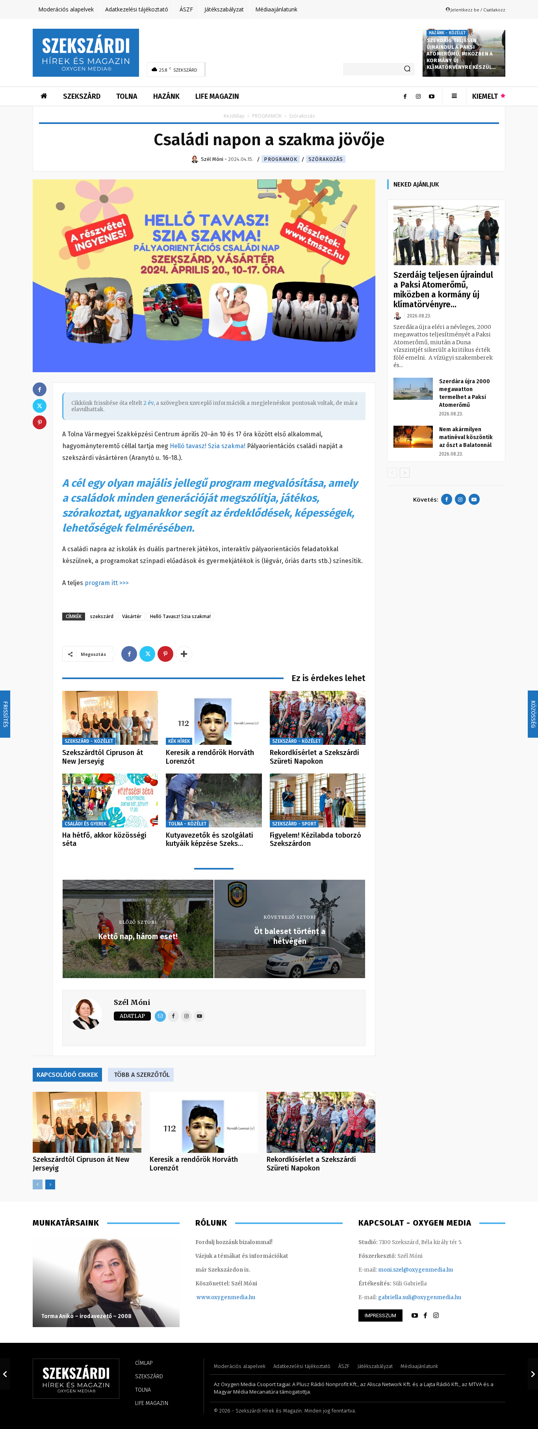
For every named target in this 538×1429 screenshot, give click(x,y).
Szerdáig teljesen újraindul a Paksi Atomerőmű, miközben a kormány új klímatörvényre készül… (461, 53)
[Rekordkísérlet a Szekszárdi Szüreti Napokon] (317, 718)
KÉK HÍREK (179, 741)
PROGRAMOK (267, 116)
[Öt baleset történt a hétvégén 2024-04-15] (533, 1374)
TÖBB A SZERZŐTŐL (142, 1074)
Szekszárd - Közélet (89, 741)
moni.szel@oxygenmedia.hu (415, 1270)
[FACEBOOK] (425, 1315)
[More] (184, 654)
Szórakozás (325, 159)
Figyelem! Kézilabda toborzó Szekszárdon (315, 839)
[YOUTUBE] (414, 1315)
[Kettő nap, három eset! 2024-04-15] (5, 1374)
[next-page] (50, 1184)
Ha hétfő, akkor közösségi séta (104, 839)
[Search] (407, 69)
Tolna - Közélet (187, 824)
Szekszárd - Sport (294, 824)
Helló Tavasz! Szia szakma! (180, 616)
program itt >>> (107, 583)
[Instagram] (418, 96)
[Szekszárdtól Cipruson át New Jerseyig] (110, 718)
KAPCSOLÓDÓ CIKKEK (67, 1074)
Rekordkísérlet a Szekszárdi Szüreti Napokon (314, 757)
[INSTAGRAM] (436, 1315)
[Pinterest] (165, 654)
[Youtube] (431, 96)
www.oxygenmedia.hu (226, 1297)
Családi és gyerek (85, 824)
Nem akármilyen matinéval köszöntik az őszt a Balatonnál (466, 437)
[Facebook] (405, 96)
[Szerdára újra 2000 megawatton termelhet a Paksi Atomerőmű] (413, 389)
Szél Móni (132, 1002)
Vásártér (131, 616)
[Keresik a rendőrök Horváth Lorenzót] (214, 718)
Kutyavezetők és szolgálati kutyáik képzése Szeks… (209, 839)
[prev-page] (38, 1184)
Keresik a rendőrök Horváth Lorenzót (210, 757)
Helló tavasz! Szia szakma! (208, 446)
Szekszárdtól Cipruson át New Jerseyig (102, 757)
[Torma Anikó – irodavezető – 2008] (106, 1282)
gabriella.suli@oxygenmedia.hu (419, 1297)
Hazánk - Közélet (447, 33)
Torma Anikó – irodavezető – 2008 (86, 1316)
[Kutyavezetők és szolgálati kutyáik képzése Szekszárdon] (214, 800)
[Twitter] (147, 654)
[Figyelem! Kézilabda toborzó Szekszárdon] (317, 800)
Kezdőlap (234, 116)
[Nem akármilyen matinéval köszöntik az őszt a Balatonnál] (413, 437)
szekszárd (101, 616)
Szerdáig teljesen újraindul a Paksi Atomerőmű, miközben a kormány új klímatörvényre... (443, 290)
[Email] (160, 1016)
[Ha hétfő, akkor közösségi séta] (110, 800)
